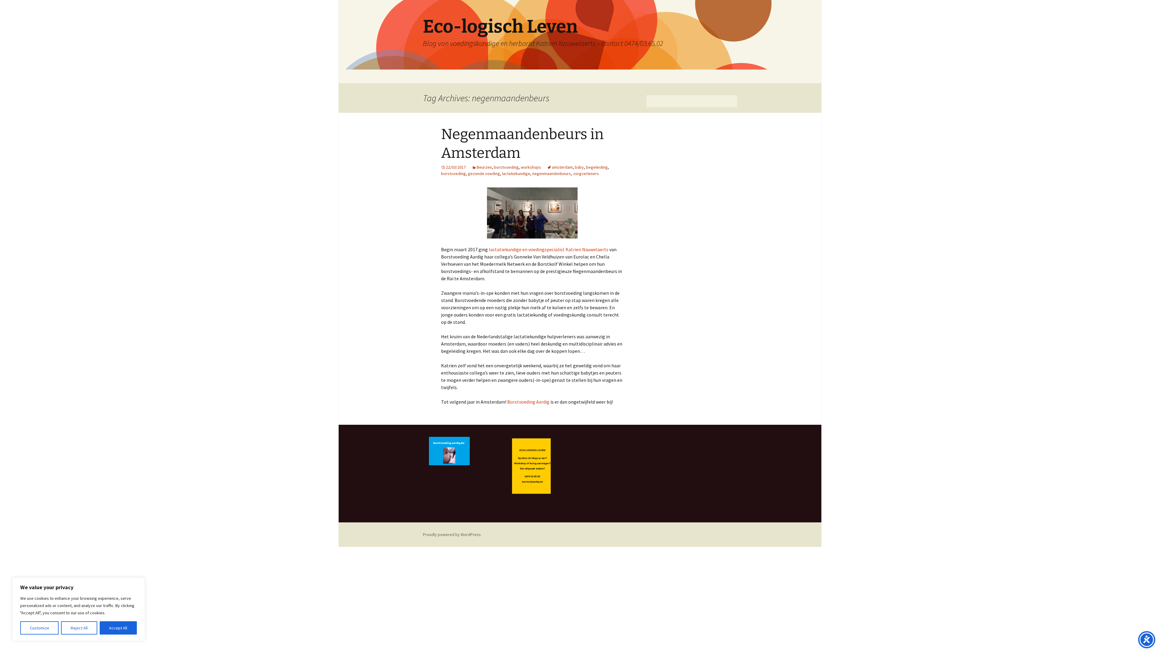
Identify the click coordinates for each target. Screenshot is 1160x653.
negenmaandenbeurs (551, 173)
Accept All (118, 628)
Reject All (79, 628)
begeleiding (597, 167)
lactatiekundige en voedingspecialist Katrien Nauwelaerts (548, 249)
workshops (531, 167)
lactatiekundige (516, 173)
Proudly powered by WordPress (452, 534)
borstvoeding (506, 167)
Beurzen (484, 167)
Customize (39, 628)
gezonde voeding (484, 173)
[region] (78, 609)
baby (579, 167)
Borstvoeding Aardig (528, 402)
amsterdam (562, 167)
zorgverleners (586, 173)
